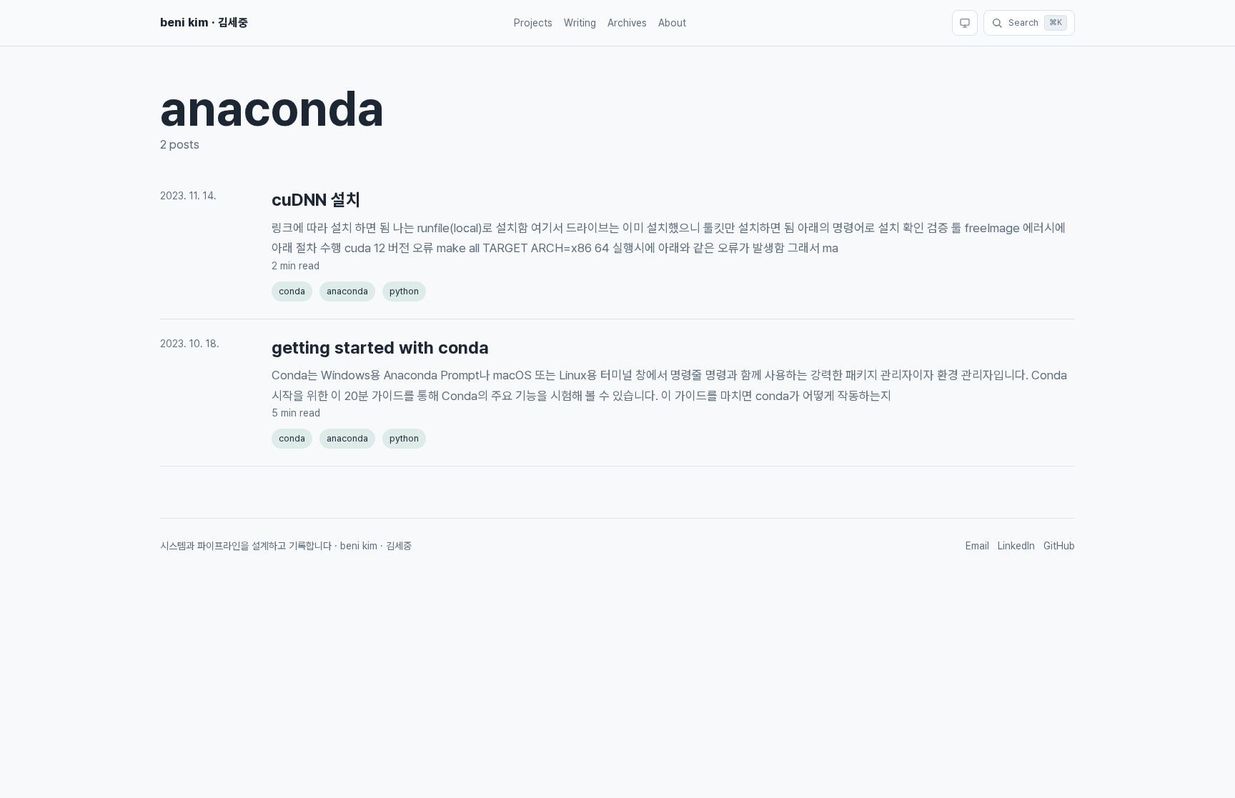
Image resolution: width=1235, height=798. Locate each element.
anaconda (347, 291)
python (404, 291)
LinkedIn (1016, 546)
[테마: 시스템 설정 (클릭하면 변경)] (965, 23)
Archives (627, 23)
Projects (533, 23)
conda (292, 291)
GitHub (1059, 546)
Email (977, 546)
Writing (580, 23)
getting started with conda (380, 347)
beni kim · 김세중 (204, 22)
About (672, 23)
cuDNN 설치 (316, 199)
